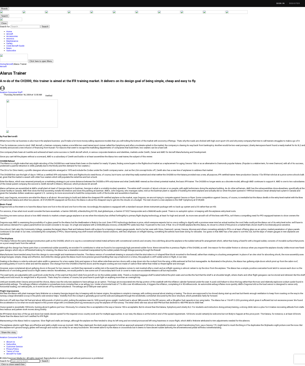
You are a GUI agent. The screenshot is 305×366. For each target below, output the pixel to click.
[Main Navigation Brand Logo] (11, 20)
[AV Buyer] (124, 13)
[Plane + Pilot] (169, 13)
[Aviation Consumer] (11, 13)
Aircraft (9, 64)
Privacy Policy (12, 349)
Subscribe (11, 344)
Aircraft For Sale (13, 354)
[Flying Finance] (191, 13)
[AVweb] (79, 13)
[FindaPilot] (214, 13)
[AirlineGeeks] (56, 13)
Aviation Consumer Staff (11, 92)
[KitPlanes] (146, 13)
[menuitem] (155, 31)
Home (3, 64)
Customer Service (14, 346)
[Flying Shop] (237, 13)
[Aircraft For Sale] (101, 13)
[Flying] (34, 13)
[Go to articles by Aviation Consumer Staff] (152, 88)
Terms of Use (12, 351)
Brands (4, 8)
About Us (10, 342)
